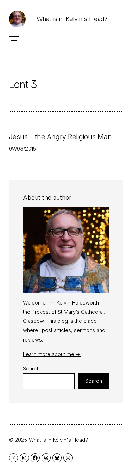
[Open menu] (14, 41)
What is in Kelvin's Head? (72, 19)
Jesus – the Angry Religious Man (60, 137)
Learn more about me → (52, 354)
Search (31, 368)
